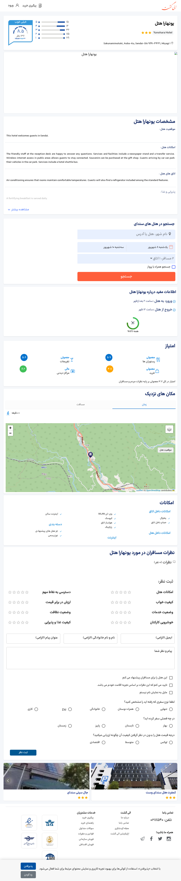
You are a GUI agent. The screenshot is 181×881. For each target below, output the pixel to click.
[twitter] (160, 839)
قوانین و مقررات (86, 834)
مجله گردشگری (122, 828)
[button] (90, 455)
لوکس (163, 742)
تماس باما (124, 823)
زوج (64, 709)
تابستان (129, 726)
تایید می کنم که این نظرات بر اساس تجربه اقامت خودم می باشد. (132, 685)
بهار (165, 726)
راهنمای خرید (87, 823)
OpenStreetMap (153, 490)
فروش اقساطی (86, 844)
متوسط (129, 742)
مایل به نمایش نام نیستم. (153, 693)
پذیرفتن (28, 866)
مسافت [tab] (81, 404)
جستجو (126, 276)
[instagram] (169, 839)
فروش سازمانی (86, 839)
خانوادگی (95, 709)
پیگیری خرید (88, 818)
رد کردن (28, 875)
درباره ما (125, 818)
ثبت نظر (23, 752)
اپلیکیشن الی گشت (119, 834)
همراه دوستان (126, 709)
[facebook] (151, 839)
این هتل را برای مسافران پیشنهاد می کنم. (144, 678)
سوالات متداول (86, 828)
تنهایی (163, 709)
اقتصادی (95, 742)
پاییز (97, 726)
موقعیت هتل (166, 450)
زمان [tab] (144, 404)
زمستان (62, 726)
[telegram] (143, 839)
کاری (30, 709)
